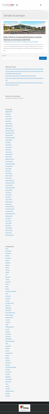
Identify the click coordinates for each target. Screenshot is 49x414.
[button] (17, 5)
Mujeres (7, 348)
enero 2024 (8, 178)
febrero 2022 (8, 230)
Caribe (7, 279)
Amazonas (8, 251)
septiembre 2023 (10, 187)
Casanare (8, 281)
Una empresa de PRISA (24, 407)
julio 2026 (8, 114)
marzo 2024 (8, 173)
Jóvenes (7, 331)
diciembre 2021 (9, 235)
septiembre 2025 (10, 137)
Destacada (8, 308)
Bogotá (10, 41)
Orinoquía (8, 362)
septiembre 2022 (10, 213)
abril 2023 (8, 197)
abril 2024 (8, 171)
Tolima (7, 386)
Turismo (7, 388)
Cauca (7, 284)
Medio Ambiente (10, 341)
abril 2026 (8, 121)
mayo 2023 (8, 194)
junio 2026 (8, 116)
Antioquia (8, 258)
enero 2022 (8, 232)
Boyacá (7, 270)
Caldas (7, 272)
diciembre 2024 (9, 159)
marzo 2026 (8, 123)
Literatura (8, 336)
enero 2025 (8, 156)
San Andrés (8, 379)
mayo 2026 (8, 118)
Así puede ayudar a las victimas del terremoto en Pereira (20, 75)
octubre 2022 (9, 211)
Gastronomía (9, 317)
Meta (6, 343)
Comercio (8, 296)
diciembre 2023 (9, 180)
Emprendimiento (10, 312)
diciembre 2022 (9, 206)
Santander (8, 381)
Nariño (7, 355)
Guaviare (7, 322)
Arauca (7, 260)
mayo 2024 (8, 168)
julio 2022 (8, 218)
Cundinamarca (9, 303)
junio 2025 (8, 144)
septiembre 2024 (10, 163)
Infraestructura (9, 327)
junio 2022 (8, 220)
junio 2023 (8, 192)
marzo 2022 (8, 228)
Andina (5, 41)
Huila (6, 324)
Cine (6, 293)
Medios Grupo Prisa (24, 410)
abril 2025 (8, 149)
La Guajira (8, 334)
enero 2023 (8, 204)
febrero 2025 (8, 154)
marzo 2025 (8, 152)
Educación (8, 310)
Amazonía (8, 253)
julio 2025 (8, 142)
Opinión (7, 360)
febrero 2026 (8, 125)
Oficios (7, 357)
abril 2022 (8, 225)
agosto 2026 (8, 111)
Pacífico (7, 365)
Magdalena (8, 338)
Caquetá (7, 277)
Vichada (7, 395)
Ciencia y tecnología (10, 291)
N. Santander (8, 353)
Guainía (7, 319)
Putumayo (8, 372)
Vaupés (7, 393)
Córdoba (7, 298)
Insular (7, 329)
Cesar (7, 286)
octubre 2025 (9, 135)
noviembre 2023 (9, 182)
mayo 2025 (8, 147)
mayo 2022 (8, 223)
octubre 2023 (9, 185)
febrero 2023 (8, 201)
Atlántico (7, 262)
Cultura (14, 41)
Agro (6, 248)
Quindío (7, 374)
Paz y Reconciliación (10, 367)
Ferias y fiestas (9, 315)
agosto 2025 (8, 140)
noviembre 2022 (9, 209)
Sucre (7, 384)
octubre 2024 (9, 161)
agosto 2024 (8, 166)
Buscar (4, 55)
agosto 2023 (8, 190)
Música (19, 41)
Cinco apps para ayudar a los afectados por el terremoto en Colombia (24, 69)
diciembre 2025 (9, 130)
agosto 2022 (8, 216)
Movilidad (8, 346)
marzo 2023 (8, 199)
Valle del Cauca (9, 391)
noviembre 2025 (9, 133)
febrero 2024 (8, 175)
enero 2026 (8, 128)
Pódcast (7, 369)
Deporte (7, 305)
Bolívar (7, 267)
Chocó (7, 289)
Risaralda (7, 376)
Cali (6, 274)
